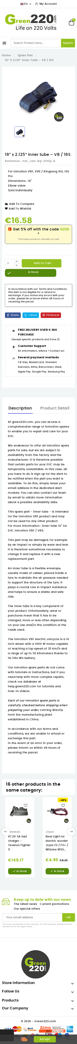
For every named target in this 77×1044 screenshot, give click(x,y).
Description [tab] (20, 408)
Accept (45, 1039)
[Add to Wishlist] (25, 805)
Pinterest (52, 315)
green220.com (22, 422)
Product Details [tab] (56, 408)
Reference (12, 161)
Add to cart (42, 263)
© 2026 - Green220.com (38, 1021)
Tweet (32, 315)
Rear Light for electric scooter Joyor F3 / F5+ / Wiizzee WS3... (57, 843)
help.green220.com (22, 686)
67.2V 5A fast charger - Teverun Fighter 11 (19, 843)
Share (15, 315)
